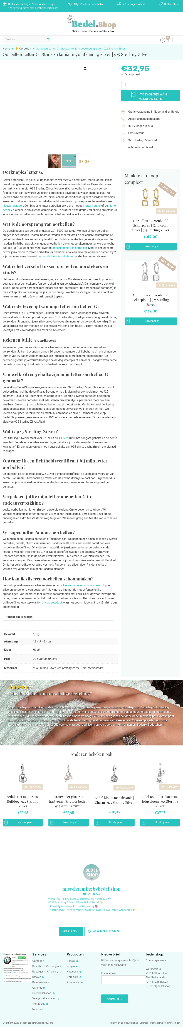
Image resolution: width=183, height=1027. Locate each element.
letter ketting (93, 205)
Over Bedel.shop (42, 993)
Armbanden (73, 982)
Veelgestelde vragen (44, 998)
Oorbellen (73, 977)
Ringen (71, 966)
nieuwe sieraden (13, 205)
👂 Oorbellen (23, 48)
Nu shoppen (152, 246)
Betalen (36, 977)
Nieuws (37, 1009)
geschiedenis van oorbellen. (69, 248)
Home (6, 48)
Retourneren (39, 982)
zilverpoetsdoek (52, 602)
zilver (64, 438)
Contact (37, 960)
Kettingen (73, 971)
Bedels (71, 960)
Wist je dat (38, 1003)
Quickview (168, 211)
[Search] (48, 39)
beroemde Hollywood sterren (56, 256)
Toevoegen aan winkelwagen (153, 96)
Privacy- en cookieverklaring (124, 1022)
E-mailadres (108, 973)
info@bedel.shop (160, 986)
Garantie (37, 987)
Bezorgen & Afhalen (44, 971)
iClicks (49, 1022)
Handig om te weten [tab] (19, 617)
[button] (85, 69)
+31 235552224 (159, 981)
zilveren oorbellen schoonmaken (81, 585)
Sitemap (144, 1022)
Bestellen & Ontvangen (45, 966)
